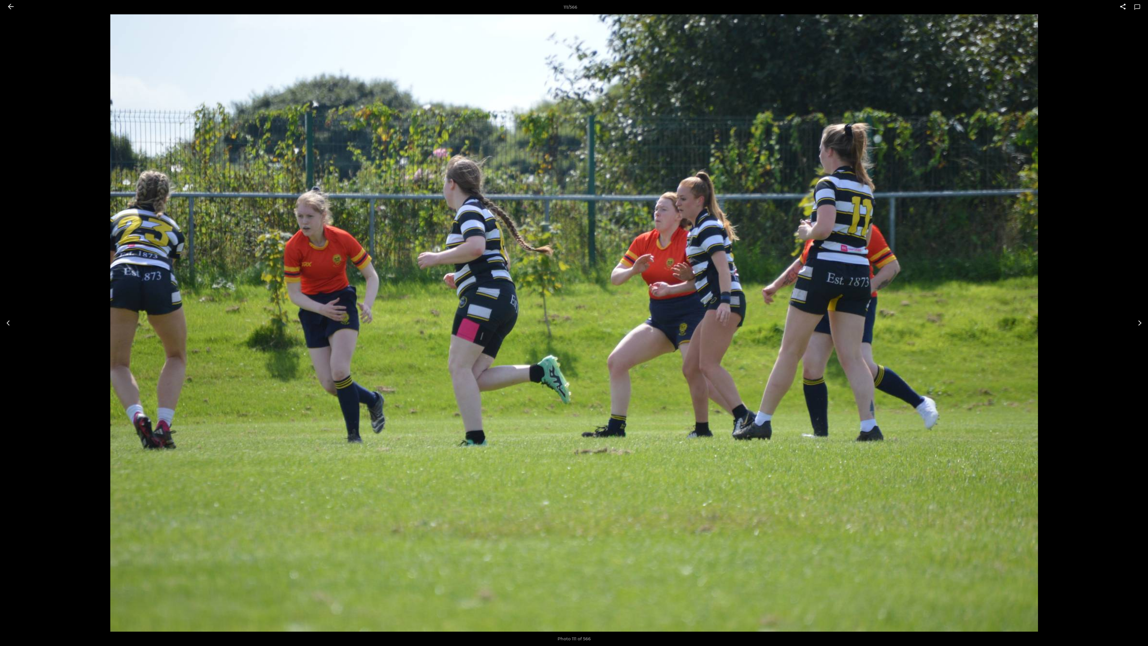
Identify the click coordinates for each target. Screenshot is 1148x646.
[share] (1122, 7)
